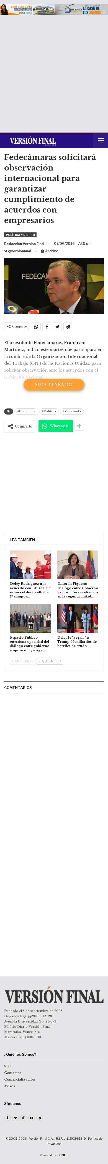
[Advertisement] (54, 71)
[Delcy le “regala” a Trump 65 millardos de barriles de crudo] (77, 618)
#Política (49, 411)
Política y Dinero (20, 235)
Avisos (9, 1086)
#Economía (26, 411)
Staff (8, 1066)
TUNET (62, 1155)
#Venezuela (72, 411)
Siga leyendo (54, 384)
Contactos (12, 1073)
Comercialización (19, 1079)
